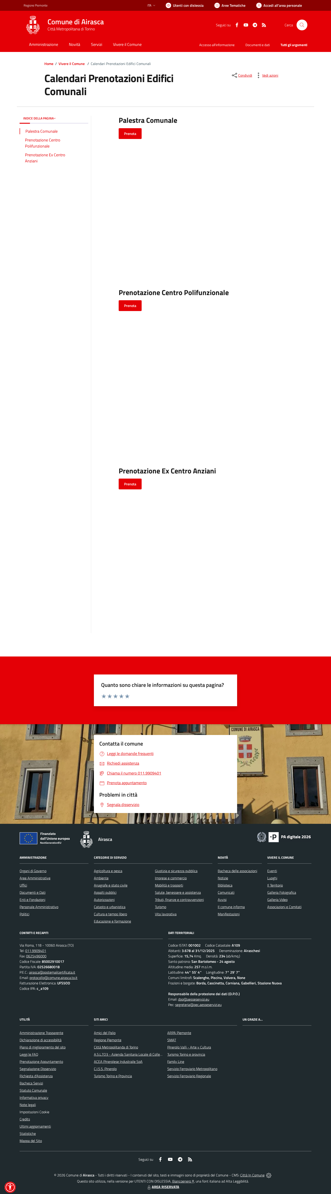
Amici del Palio (105, 1032)
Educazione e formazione (112, 921)
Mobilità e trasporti (169, 885)
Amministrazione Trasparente (41, 1032)
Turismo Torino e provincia (186, 1054)
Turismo (160, 907)
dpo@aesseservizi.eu (193, 999)
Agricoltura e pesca (108, 871)
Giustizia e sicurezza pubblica (176, 871)
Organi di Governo (33, 871)
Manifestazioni (229, 914)
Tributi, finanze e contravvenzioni (179, 899)
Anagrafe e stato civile (110, 885)
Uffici (23, 885)
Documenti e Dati (32, 892)
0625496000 (36, 956)
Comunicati (226, 892)
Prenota (130, 133)
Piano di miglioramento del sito (43, 1047)
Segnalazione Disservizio (38, 1068)
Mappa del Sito (31, 1140)
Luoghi (272, 878)
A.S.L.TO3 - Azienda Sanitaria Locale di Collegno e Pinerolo (137, 1054)
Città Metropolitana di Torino (71, 29)
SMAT (171, 1040)
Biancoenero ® (183, 1181)
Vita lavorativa (166, 914)
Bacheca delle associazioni (237, 871)
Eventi (272, 871)
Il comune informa (231, 907)
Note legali (28, 1104)
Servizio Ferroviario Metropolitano (192, 1068)
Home (48, 63)
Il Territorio (275, 885)
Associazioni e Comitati (284, 907)
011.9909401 (35, 950)
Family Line (175, 1061)
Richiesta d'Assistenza (36, 1076)
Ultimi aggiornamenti (35, 1126)
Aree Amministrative (35, 878)
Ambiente (101, 878)
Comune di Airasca (76, 22)
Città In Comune (252, 1175)
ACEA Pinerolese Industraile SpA (118, 1061)
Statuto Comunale (33, 1090)
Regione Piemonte (36, 5)
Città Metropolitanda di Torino (116, 1047)
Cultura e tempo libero (110, 914)
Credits (25, 1119)
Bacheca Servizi (31, 1083)
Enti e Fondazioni (32, 899)
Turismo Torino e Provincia (113, 1076)
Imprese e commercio (171, 878)
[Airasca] (33, 25)
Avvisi (222, 899)
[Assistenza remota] (269, 1175)
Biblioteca (225, 885)
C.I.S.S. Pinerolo (105, 1068)
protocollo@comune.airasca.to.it (53, 977)
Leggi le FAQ (29, 1054)
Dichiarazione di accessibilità (40, 1040)
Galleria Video (277, 899)
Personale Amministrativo (39, 907)
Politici (24, 914)
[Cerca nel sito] (302, 25)
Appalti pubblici (105, 892)
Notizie (223, 878)
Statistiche (28, 1133)
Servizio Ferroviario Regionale (189, 1076)
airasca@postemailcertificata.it (52, 972)
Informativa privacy (34, 1097)
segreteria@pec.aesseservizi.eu (198, 1004)
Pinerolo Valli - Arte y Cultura (189, 1047)
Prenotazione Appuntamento (41, 1061)
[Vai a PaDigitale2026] (283, 836)
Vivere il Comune (72, 63)
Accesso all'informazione (217, 44)
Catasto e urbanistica (109, 907)
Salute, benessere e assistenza (178, 892)
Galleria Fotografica (281, 892)
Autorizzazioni (104, 899)
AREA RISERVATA (165, 1187)
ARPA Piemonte (179, 1032)
